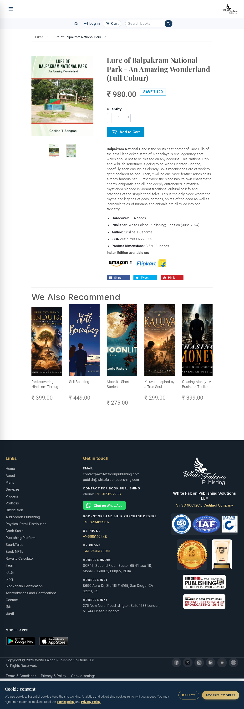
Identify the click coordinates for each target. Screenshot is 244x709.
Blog (9, 579)
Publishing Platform (21, 538)
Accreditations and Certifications (31, 593)
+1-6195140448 (95, 536)
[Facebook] (176, 662)
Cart (112, 23)
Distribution (14, 510)
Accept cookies (220, 695)
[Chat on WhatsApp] (122, 505)
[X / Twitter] (188, 662)
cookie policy (66, 702)
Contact (12, 600)
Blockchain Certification (24, 586)
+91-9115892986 (108, 494)
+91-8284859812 (96, 522)
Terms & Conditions (21, 676)
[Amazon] (233, 662)
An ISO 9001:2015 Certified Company (204, 505)
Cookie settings (83, 676)
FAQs (10, 572)
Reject (188, 695)
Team (10, 565)
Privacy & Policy (53, 676)
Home (39, 37)
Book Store (15, 531)
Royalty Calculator (20, 558)
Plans (10, 482)
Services (13, 489)
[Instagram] (199, 662)
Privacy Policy (91, 702)
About (10, 475)
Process (12, 496)
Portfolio (12, 503)
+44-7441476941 (96, 551)
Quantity (114, 109)
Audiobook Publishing (23, 517)
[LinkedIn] (210, 662)
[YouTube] (222, 662)
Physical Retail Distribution (26, 524)
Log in (92, 23)
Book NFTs (14, 551)
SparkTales (14, 545)
